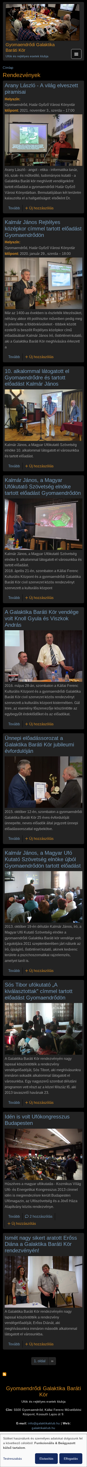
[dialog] (43, 1450)
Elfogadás (71, 1458)
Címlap (8, 67)
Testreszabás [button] (12, 1458)
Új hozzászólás (41, 208)
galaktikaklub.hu (43, 1428)
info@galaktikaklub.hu (44, 1423)
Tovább (14, 208)
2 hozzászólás (41, 1216)
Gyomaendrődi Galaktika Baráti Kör (30, 47)
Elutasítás (46, 1458)
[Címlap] (43, 22)
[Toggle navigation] (76, 54)
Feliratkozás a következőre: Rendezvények (4, 1374)
